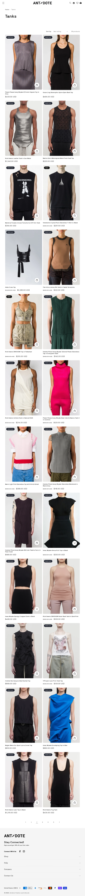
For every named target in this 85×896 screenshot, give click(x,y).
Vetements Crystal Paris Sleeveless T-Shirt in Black (60, 223)
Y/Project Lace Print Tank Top (53, 681)
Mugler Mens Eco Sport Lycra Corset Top (18, 745)
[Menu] (3, 3)
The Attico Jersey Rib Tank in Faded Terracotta (59, 287)
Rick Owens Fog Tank (50, 810)
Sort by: (49, 31)
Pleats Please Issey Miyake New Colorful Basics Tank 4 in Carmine (61, 419)
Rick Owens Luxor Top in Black (15, 810)
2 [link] (36, 822)
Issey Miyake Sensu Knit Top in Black (55, 550)
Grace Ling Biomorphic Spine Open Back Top (58, 92)
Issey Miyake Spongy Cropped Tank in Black (20, 616)
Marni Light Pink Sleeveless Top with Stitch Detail (22, 484)
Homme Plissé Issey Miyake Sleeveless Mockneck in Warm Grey (60, 485)
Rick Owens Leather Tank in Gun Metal (18, 158)
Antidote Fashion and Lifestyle (19, 893)
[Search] (70, 3)
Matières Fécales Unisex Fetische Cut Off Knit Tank (22, 223)
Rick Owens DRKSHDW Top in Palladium (18, 352)
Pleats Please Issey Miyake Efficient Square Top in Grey (22, 93)
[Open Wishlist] (77, 3)
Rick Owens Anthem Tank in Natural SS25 (19, 418)
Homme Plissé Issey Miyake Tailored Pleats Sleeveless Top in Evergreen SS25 (61, 352)
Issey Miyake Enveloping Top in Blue (55, 745)
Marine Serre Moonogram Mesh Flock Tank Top (58, 158)
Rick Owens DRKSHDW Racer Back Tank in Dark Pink (60, 616)
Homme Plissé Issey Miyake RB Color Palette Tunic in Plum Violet (23, 551)
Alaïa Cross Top (10, 287)
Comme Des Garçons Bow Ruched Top (17, 681)
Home (7, 9)
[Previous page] (25, 822)
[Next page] (59, 822)
